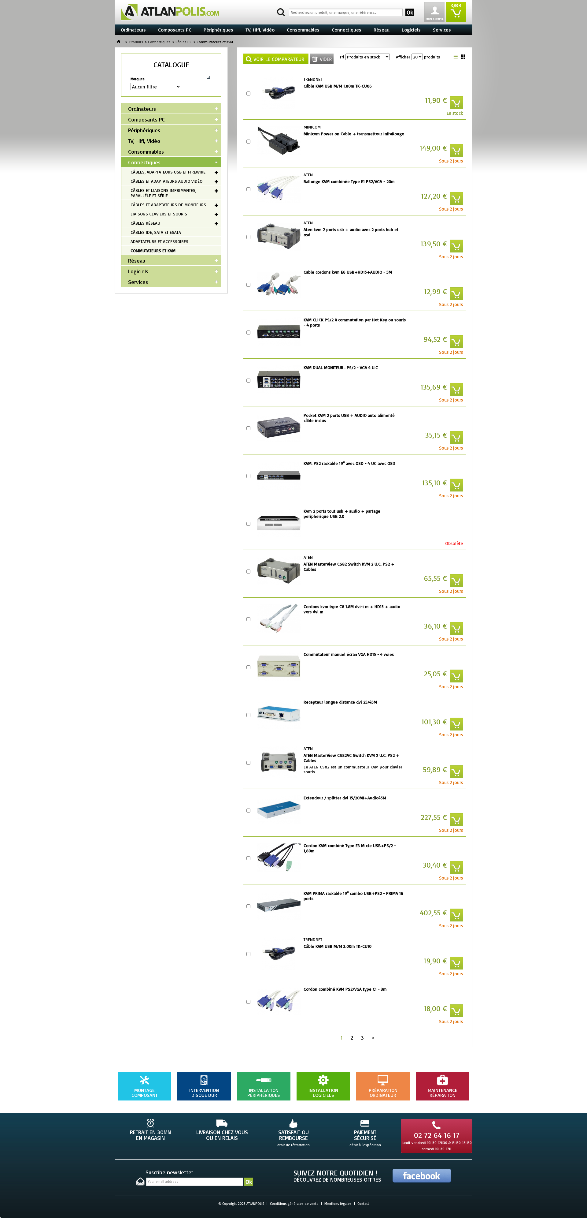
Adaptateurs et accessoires (159, 241)
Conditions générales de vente (294, 1203)
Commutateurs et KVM (153, 250)
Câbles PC (183, 41)
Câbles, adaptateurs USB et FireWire (168, 171)
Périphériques (218, 30)
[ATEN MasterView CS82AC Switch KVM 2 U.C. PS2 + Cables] (279, 762)
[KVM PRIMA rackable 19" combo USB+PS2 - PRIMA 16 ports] (279, 905)
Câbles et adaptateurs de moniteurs (168, 204)
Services (442, 30)
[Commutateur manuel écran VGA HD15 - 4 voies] (279, 666)
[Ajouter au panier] (456, 102)
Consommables (303, 30)
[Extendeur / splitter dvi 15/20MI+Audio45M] (279, 810)
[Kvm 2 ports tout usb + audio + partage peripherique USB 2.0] (279, 523)
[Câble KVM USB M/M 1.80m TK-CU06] (279, 93)
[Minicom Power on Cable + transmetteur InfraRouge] (279, 140)
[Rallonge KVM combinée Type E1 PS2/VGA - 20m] (279, 188)
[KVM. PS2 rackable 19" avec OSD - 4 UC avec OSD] (279, 475)
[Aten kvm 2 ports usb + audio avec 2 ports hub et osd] (279, 236)
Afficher (403, 56)
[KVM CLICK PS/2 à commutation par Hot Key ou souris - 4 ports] (279, 332)
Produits (136, 41)
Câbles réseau (145, 223)
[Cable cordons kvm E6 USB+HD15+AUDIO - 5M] (279, 284)
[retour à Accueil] (119, 41)
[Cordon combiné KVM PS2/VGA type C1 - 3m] (279, 1001)
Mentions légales (338, 1203)
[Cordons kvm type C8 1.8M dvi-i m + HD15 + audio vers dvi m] (279, 618)
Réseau (381, 30)
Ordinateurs (133, 30)
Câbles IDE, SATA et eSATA (156, 232)
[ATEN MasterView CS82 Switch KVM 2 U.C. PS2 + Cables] (279, 571)
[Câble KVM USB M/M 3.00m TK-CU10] (279, 953)
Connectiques (346, 30)
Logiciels (411, 30)
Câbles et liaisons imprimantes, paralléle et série (163, 193)
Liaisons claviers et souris (159, 213)
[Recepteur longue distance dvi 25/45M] (279, 714)
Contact (363, 1203)
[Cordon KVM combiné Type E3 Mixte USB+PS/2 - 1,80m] (279, 857)
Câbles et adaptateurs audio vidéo (166, 181)
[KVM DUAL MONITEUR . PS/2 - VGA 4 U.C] (279, 379)
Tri (342, 56)
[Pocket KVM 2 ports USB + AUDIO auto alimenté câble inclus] (279, 427)
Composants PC (174, 30)
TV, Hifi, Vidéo (260, 30)
